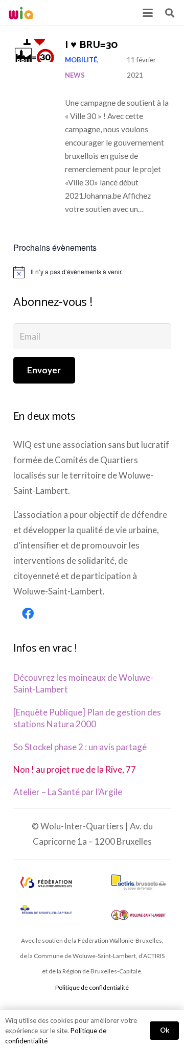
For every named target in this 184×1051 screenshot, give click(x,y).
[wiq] (21, 13)
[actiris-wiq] (138, 882)
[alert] (92, 272)
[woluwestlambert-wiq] (138, 915)
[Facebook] (28, 614)
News (75, 75)
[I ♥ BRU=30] (34, 50)
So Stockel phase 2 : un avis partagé (80, 747)
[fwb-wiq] (46, 882)
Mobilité (81, 60)
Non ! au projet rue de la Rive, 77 (74, 769)
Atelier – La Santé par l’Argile (67, 791)
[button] (147, 13)
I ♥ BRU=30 (91, 45)
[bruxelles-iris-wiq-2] (46, 910)
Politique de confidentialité (92, 987)
